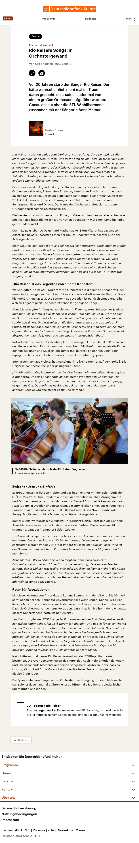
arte (52, 830)
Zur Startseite (21, 739)
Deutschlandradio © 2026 (21, 836)
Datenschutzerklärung (18, 808)
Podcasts (90, 18)
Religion (38, 714)
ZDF (28, 830)
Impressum (10, 820)
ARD (19, 830)
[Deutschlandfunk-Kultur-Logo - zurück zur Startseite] (69, 8)
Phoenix (40, 830)
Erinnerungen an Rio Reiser (46, 710)
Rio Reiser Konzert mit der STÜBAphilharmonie (80, 656)
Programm (49, 18)
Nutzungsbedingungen (19, 814)
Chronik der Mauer (70, 830)
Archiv (35, 36)
